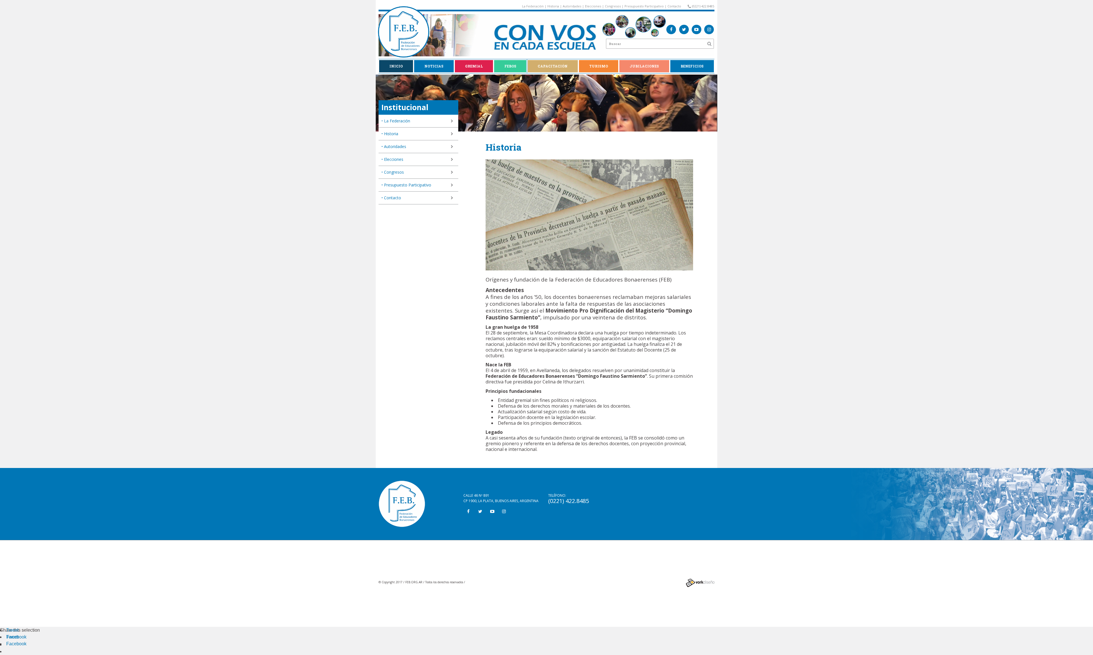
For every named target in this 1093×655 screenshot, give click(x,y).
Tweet (12, 630)
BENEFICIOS (692, 66)
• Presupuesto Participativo (406, 185)
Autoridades (572, 6)
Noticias (433, 66)
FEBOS (510, 66)
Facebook (16, 637)
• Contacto (391, 197)
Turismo (598, 66)
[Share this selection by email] (9, 644)
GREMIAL (474, 66)
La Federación (533, 6)
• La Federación (395, 121)
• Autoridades (393, 146)
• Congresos (392, 172)
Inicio (396, 66)
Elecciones (593, 6)
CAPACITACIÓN (553, 66)
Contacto (674, 6)
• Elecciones (392, 159)
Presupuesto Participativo (644, 6)
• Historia (389, 133)
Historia (553, 6)
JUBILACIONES (644, 66)
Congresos (613, 6)
